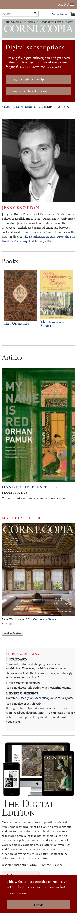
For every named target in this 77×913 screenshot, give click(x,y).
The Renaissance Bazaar (53, 324)
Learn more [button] (16, 893)
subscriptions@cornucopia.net (37, 698)
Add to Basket (12, 633)
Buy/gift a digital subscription (29, 79)
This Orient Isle (16, 323)
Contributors (28, 106)
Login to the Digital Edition (28, 91)
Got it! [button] (38, 905)
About (7, 106)
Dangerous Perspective (31, 487)
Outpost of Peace (44, 619)
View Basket (60, 14)
